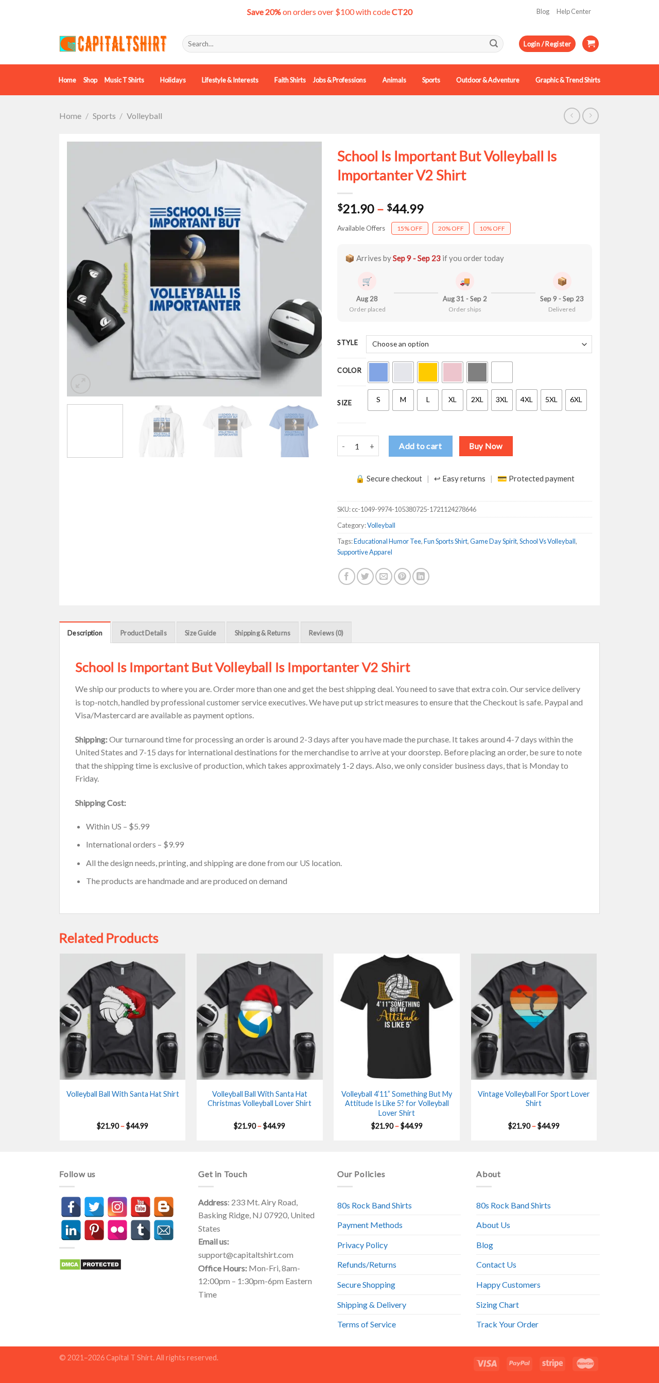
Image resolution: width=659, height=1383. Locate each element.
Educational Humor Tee (387, 541)
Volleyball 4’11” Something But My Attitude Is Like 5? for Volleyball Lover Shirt (396, 1103)
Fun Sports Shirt (445, 541)
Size (344, 403)
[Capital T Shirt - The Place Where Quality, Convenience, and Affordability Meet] (113, 44)
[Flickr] (117, 1230)
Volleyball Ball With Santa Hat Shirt (122, 1094)
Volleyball (144, 115)
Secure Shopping (366, 1284)
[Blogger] (163, 1207)
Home (67, 80)
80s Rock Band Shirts (374, 1205)
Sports (431, 80)
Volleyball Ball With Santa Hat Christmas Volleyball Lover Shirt (259, 1099)
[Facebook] (71, 1207)
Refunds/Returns (366, 1264)
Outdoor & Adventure (487, 80)
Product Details (143, 633)
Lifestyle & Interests (230, 80)
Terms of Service (366, 1324)
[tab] (85, 632)
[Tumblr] (140, 1230)
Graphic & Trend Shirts (567, 80)
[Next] (303, 269)
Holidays (173, 80)
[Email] (163, 1230)
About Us (493, 1225)
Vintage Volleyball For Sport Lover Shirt (534, 1099)
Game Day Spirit (493, 541)
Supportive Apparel (364, 552)
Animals (394, 80)
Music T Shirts (124, 80)
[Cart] (590, 44)
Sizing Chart (497, 1304)
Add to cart (420, 446)
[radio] (378, 372)
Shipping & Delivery (371, 1304)
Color (349, 370)
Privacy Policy (362, 1245)
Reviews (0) (326, 633)
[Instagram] (117, 1207)
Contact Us (496, 1264)
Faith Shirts (290, 80)
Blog (542, 11)
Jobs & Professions (339, 80)
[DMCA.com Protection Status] (90, 1263)
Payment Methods (370, 1225)
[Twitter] (94, 1207)
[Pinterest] (94, 1230)
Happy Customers (508, 1284)
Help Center (574, 11)
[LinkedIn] (71, 1230)
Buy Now (485, 446)
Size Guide (201, 633)
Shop (90, 80)
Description (84, 633)
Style (347, 343)
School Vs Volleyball (547, 541)
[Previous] (85, 269)
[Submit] (493, 44)
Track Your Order (507, 1324)
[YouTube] (140, 1207)
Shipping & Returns (263, 633)
